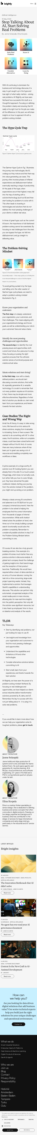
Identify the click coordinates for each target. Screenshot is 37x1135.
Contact (5, 1074)
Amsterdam (7, 1092)
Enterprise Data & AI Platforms (12, 1048)
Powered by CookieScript (7, 1133)
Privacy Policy (8, 1078)
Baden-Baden (8, 1095)
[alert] (18, 1123)
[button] (32, 3)
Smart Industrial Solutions (10, 1045)
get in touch (27, 725)
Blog (3, 1071)
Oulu (3, 1105)
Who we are (7, 1064)
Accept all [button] (10, 1130)
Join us (4, 1067)
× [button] (35, 1112)
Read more (5, 1117)
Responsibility (8, 1081)
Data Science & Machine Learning (13, 1051)
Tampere (5, 1099)
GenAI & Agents (7, 1057)
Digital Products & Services (11, 1054)
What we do (7, 1041)
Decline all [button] (27, 1130)
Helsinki (5, 1088)
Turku (4, 1102)
